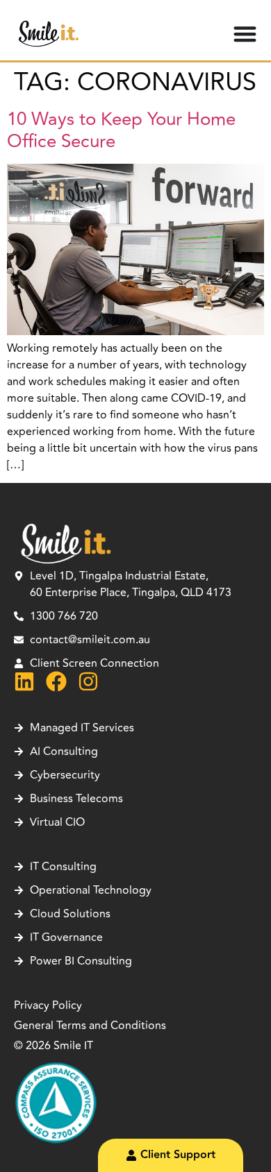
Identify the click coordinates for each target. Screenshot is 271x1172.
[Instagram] (88, 681)
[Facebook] (56, 681)
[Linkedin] (24, 681)
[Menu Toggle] (245, 34)
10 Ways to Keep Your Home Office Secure (121, 130)
